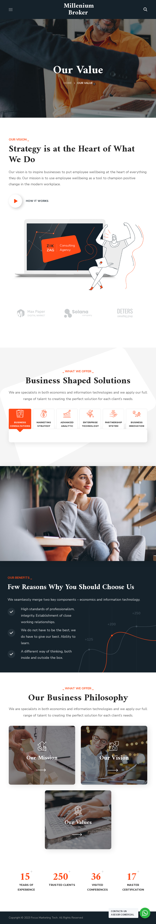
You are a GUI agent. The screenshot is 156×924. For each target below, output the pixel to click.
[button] (145, 9)
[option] (31, 313)
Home (68, 83)
